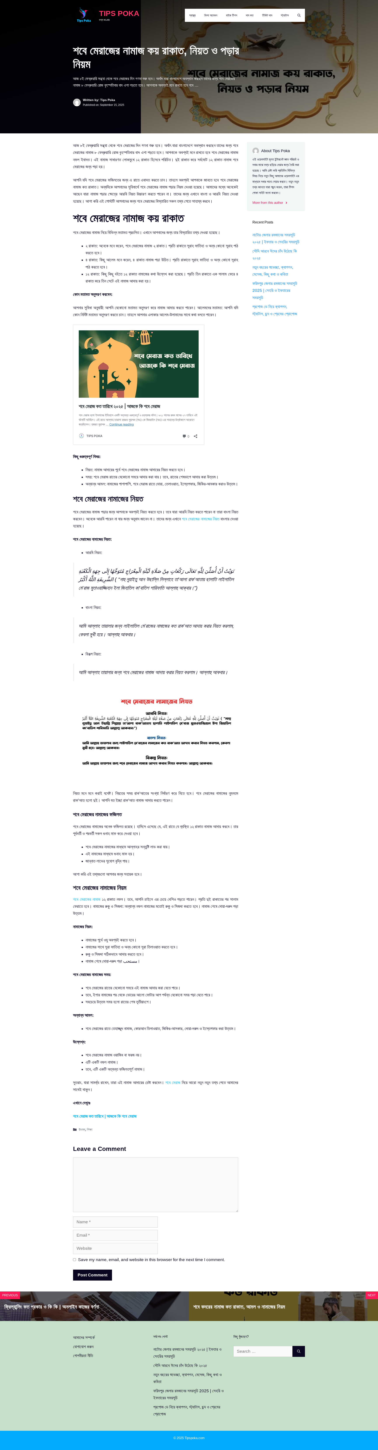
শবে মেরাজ (172, 1082)
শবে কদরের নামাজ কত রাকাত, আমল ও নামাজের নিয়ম (239, 1307)
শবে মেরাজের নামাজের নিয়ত (200, 519)
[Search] (298, 1351)
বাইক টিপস (231, 15)
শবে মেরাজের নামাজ (86, 899)
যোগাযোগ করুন (83, 1346)
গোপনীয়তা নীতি (83, 1355)
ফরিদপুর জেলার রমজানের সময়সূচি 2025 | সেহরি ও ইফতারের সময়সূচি (274, 290)
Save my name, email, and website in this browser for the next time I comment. (151, 1259)
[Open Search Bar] (299, 15)
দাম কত (250, 15)
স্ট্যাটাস (285, 15)
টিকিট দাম (267, 15)
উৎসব (82, 1129)
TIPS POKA (119, 13)
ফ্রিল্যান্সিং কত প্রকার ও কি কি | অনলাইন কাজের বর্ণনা (51, 1307)
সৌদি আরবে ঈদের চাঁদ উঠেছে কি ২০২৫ (180, 1365)
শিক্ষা (89, 1129)
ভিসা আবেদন (210, 15)
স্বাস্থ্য (192, 15)
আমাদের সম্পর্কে (84, 1337)
